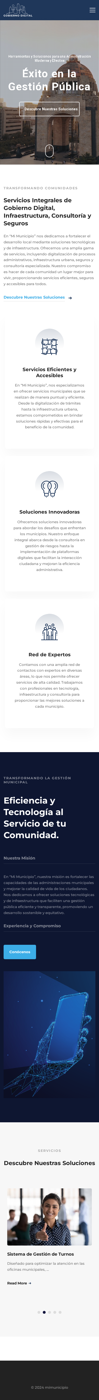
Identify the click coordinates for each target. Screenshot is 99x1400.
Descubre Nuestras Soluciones (51, 109)
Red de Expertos (50, 654)
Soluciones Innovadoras (49, 512)
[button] (39, 1312)
